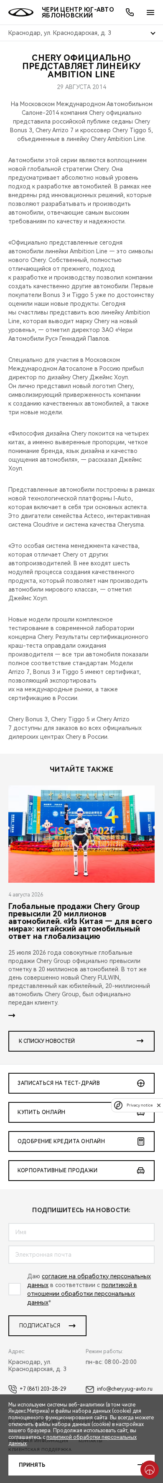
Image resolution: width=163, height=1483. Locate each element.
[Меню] (150, 12)
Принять (32, 1465)
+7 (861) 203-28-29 (43, 1389)
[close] (158, 1105)
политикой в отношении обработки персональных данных (82, 1294)
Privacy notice (140, 1105)
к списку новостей (47, 1041)
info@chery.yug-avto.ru (125, 1389)
